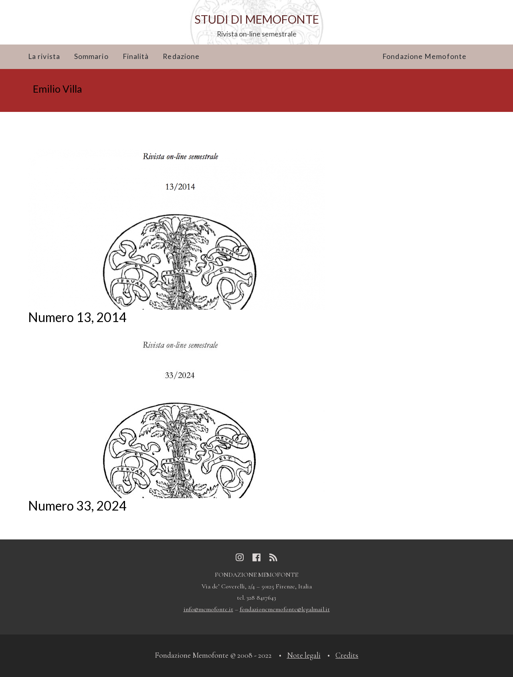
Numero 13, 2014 (77, 317)
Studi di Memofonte (256, 19)
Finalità (136, 56)
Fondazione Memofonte (424, 56)
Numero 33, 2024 (77, 505)
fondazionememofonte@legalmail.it (285, 609)
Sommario (91, 56)
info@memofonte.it (208, 609)
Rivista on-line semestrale (257, 34)
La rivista (44, 56)
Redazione (181, 56)
